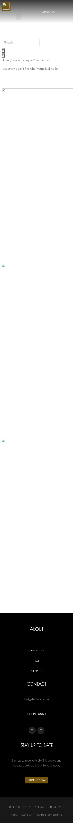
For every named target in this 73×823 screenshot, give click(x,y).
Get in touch (36, 713)
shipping (37, 671)
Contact (36, 684)
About (36, 629)
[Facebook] (32, 730)
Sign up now (36, 780)
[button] (18, 17)
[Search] (3, 55)
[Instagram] (40, 730)
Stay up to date (37, 745)
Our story (36, 650)
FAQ (36, 660)
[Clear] (3, 50)
